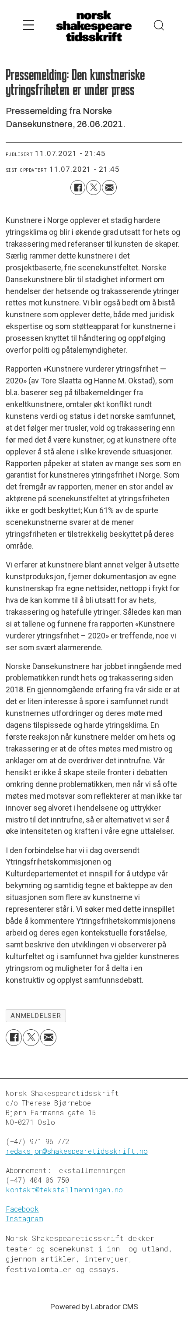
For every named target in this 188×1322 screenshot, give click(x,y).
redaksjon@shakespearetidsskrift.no (77, 1150)
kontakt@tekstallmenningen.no (64, 1189)
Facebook (22, 1208)
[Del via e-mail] (109, 187)
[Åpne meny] (29, 26)
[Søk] (159, 26)
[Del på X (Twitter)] (93, 187)
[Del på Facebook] (77, 187)
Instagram (24, 1218)
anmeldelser (35, 1016)
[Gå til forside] (94, 26)
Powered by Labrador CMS (94, 1306)
